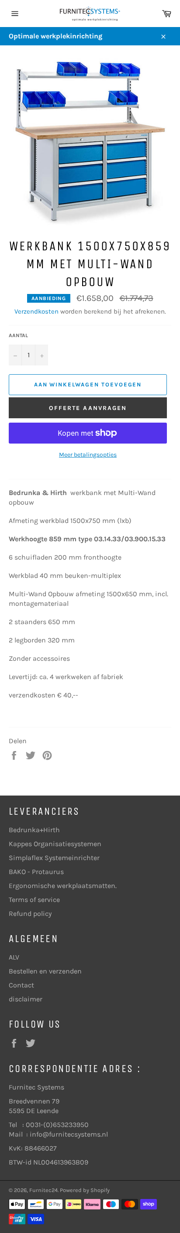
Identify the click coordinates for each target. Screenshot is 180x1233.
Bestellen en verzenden (45, 971)
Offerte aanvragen (88, 408)
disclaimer (25, 999)
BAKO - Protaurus (36, 872)
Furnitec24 (43, 1190)
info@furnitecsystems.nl (69, 1134)
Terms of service (34, 899)
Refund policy (30, 913)
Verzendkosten (36, 311)
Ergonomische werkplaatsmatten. (63, 885)
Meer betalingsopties (88, 454)
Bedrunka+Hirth (34, 830)
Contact (21, 985)
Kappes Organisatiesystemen (55, 844)
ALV (14, 957)
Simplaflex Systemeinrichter (54, 858)
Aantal (18, 335)
